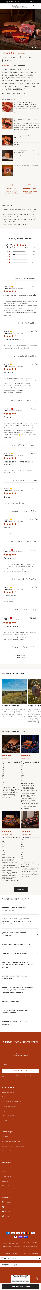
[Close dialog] (36, 619)
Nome (8, 642)
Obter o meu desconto (20, 663)
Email (8, 651)
